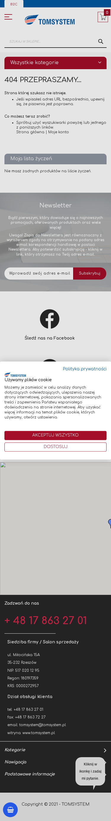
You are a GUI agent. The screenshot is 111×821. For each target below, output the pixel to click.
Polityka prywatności (85, 369)
